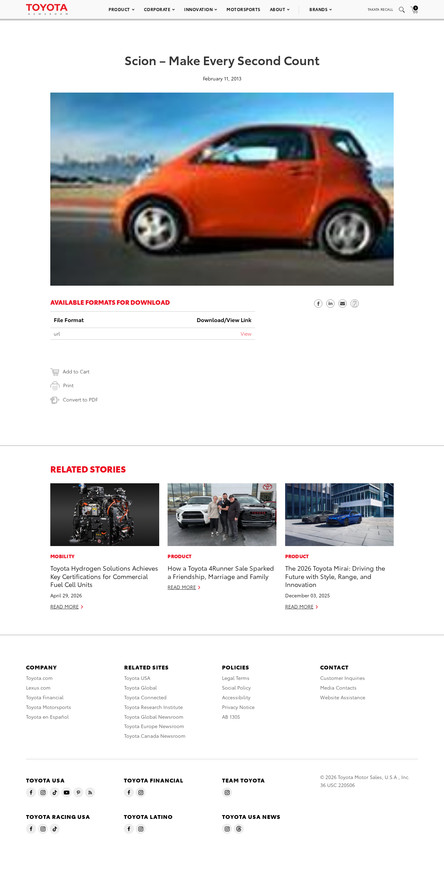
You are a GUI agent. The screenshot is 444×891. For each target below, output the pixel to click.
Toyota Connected (145, 697)
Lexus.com (38, 687)
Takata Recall (380, 9)
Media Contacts (338, 687)
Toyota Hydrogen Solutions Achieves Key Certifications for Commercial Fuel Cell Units (104, 575)
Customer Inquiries (342, 677)
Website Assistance (342, 697)
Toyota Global (140, 687)
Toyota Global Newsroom (153, 716)
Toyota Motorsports (48, 706)
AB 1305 (231, 716)
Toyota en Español (47, 716)
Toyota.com (39, 677)
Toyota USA (137, 677)
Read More (64, 606)
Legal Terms (235, 677)
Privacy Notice (238, 706)
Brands (318, 9)
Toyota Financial (44, 697)
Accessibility (236, 697)
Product (119, 9)
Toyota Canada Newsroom (155, 735)
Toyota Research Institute (153, 706)
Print (68, 385)
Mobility (62, 556)
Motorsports (244, 9)
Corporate (157, 9)
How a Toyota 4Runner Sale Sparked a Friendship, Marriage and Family (221, 571)
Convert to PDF (80, 399)
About (277, 9)
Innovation (198, 9)
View (246, 333)
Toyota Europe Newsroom (154, 726)
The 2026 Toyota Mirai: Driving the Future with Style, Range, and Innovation (335, 575)
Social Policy (236, 687)
